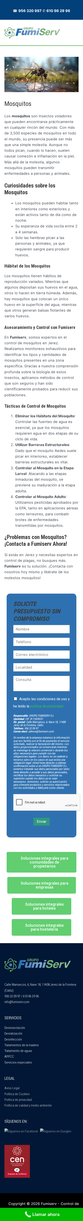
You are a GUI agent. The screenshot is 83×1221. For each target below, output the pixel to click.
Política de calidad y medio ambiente (28, 1105)
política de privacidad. (47, 706)
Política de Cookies (17, 1094)
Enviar (41, 821)
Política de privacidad (18, 1100)
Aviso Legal (11, 1088)
